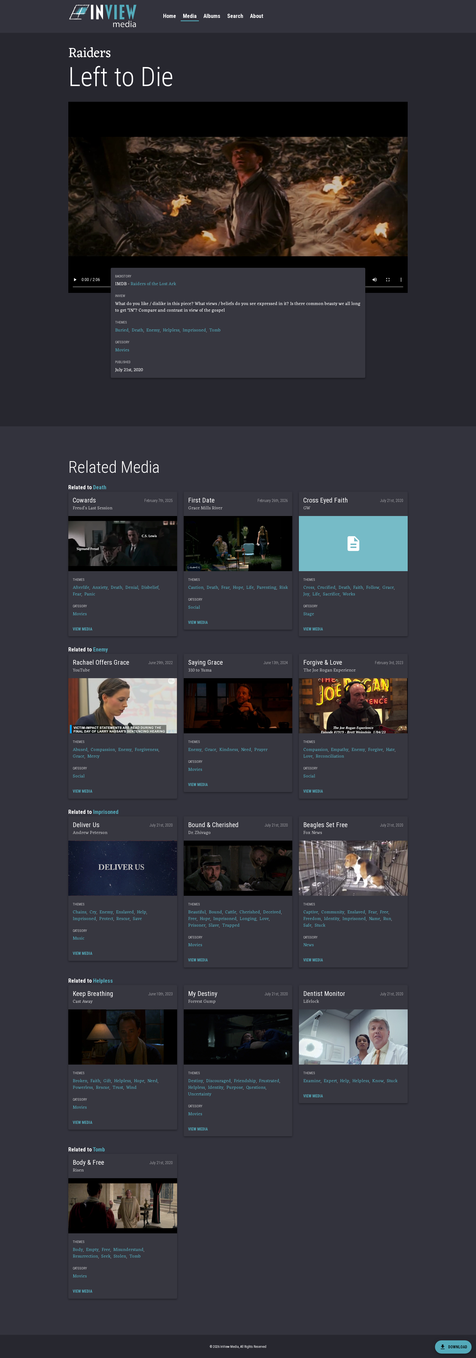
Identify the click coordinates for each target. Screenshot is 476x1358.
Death (137, 330)
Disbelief (150, 587)
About (256, 16)
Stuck (320, 925)
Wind (131, 1087)
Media (190, 16)
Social (194, 607)
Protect (106, 919)
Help (141, 912)
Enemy (153, 330)
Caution (196, 587)
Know (378, 1081)
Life (250, 587)
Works (349, 594)
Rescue (123, 919)
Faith (358, 587)
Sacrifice (331, 594)
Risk (283, 587)
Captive (310, 912)
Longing (248, 919)
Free (192, 919)
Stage (308, 614)
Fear (77, 594)
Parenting (266, 587)
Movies (122, 350)
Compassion (103, 750)
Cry (93, 912)
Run (387, 919)
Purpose (234, 1087)
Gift (107, 1081)
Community (332, 912)
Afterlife (81, 587)
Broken (80, 1081)
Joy (306, 594)
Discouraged (218, 1081)
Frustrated (269, 1081)
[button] (122, 543)
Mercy (93, 756)
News (308, 945)
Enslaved (125, 912)
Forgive (375, 750)
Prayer (260, 750)
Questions (256, 1087)
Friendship (245, 1081)
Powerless (83, 1087)
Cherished (249, 912)
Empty (92, 1250)
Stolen (119, 1256)
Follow (372, 587)
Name (374, 919)
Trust (117, 1087)
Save (137, 919)
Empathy (339, 750)
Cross (308, 587)
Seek (105, 1256)
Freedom (312, 919)
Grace (388, 587)
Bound (215, 912)
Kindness (228, 750)
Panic (89, 594)
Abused (80, 750)
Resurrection (85, 1256)
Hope (238, 587)
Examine (312, 1081)
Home (169, 16)
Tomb (215, 330)
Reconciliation (330, 756)
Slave (214, 925)
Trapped (231, 925)
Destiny (195, 1081)
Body (78, 1250)
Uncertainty (199, 1094)
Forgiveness (146, 750)
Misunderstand (128, 1250)
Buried (122, 330)
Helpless (171, 330)
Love (308, 756)
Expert (330, 1081)
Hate (390, 750)
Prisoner (196, 925)
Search (235, 16)
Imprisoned (194, 330)
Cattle (230, 912)
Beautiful (197, 912)
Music (78, 938)
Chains (79, 912)
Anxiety (100, 587)
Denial (131, 587)
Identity (331, 919)
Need (246, 750)
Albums (212, 16)
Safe (307, 925)
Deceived (272, 912)
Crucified (326, 587)
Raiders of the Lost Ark (153, 284)
